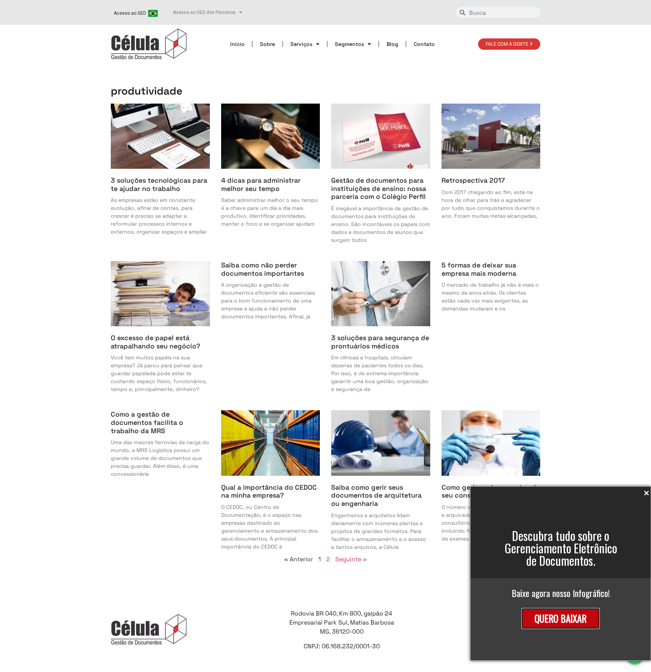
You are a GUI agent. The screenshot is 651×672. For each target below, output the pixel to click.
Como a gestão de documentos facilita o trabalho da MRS (147, 422)
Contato (424, 44)
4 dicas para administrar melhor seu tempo (261, 184)
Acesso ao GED (130, 13)
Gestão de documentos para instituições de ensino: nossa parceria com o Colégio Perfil (378, 188)
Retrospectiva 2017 (473, 180)
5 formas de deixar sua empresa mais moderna (479, 269)
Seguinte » (351, 559)
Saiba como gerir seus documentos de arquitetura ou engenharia (376, 495)
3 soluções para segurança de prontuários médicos (380, 341)
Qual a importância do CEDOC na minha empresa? (269, 491)
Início (237, 44)
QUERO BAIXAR (561, 618)
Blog (392, 44)
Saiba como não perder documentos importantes (262, 269)
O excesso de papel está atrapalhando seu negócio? (155, 341)
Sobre (267, 44)
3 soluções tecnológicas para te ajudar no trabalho (159, 184)
